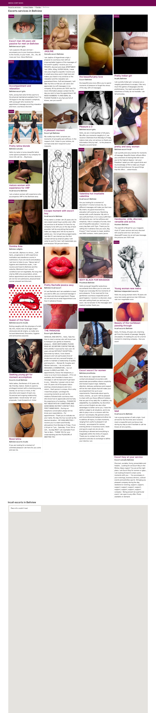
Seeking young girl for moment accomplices (20, 375)
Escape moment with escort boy (59, 212)
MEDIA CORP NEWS (15, 3)
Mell (117, 411)
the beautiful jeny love (91, 76)
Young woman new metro (128, 288)
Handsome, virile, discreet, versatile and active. (129, 220)
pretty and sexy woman (127, 146)
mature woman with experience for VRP (19, 186)
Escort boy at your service (129, 457)
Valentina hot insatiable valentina (91, 195)
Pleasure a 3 (85, 126)
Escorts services (14, 7)
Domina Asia (15, 246)
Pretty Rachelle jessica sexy (59, 285)
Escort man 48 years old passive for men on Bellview (24, 42)
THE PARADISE (52, 330)
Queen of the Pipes (19, 320)
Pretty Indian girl (123, 75)
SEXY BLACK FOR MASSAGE (94, 279)
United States (28, 7)
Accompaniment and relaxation (20, 87)
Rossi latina (15, 439)
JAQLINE (49, 51)
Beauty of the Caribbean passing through (127, 324)
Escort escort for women (92, 370)
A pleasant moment (54, 130)
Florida (38, 7)
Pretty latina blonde (19, 146)
